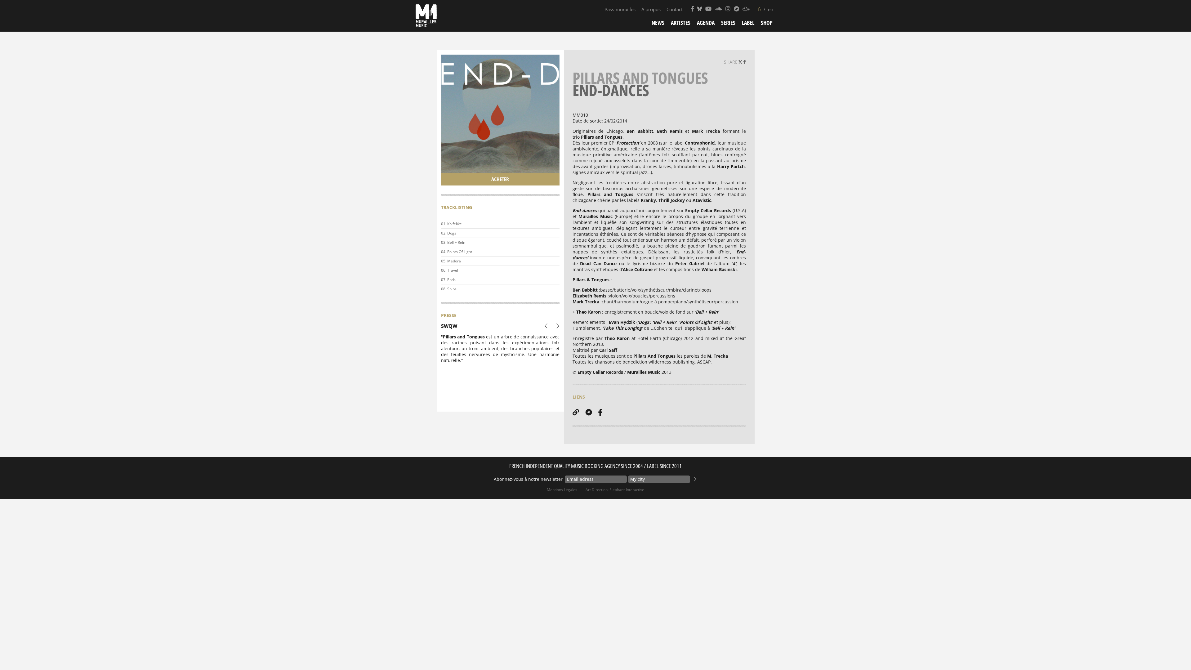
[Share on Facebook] (744, 62)
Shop (767, 22)
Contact (675, 9)
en (770, 9)
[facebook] (600, 412)
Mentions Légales (562, 489)
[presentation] (547, 325)
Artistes (680, 22)
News (658, 22)
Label (748, 22)
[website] (576, 412)
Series (728, 22)
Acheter (500, 179)
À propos (651, 9)
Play (553, 224)
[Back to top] (1174, 653)
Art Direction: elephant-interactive (615, 489)
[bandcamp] (589, 412)
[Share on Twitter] (741, 62)
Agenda (706, 22)
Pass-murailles (620, 9)
